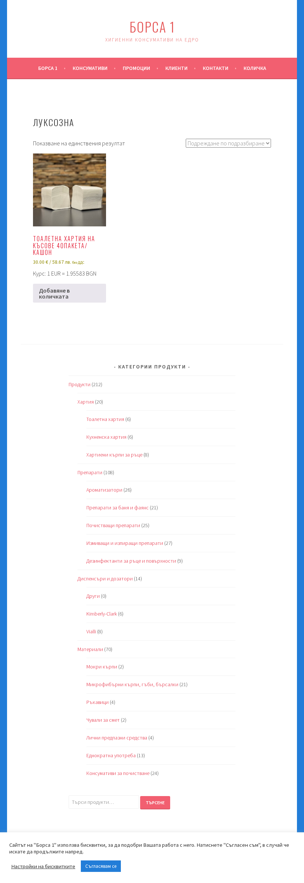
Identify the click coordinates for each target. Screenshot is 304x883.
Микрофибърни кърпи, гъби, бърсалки (132, 684)
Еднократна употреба (111, 755)
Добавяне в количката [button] (54, 293)
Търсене (155, 802)
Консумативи (90, 68)
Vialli (91, 631)
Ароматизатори (104, 489)
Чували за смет (103, 720)
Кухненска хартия (106, 437)
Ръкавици (97, 702)
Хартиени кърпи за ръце (114, 454)
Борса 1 (152, 26)
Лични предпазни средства (116, 737)
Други (93, 596)
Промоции (136, 68)
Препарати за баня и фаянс (117, 507)
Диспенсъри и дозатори (105, 578)
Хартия (85, 401)
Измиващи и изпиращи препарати (124, 543)
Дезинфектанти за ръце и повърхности (131, 560)
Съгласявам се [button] (100, 866)
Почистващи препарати (113, 525)
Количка (255, 68)
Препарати (89, 472)
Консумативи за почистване (117, 773)
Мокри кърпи (101, 666)
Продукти (79, 384)
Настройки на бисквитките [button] (43, 866)
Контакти (215, 68)
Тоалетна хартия (105, 419)
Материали (90, 649)
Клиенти (176, 68)
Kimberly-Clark (101, 613)
